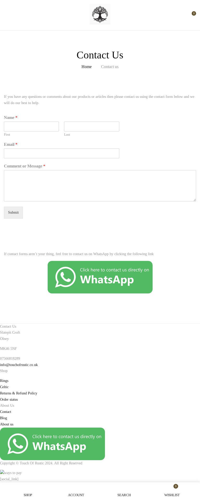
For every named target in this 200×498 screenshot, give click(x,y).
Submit (13, 212)
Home (87, 66)
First (7, 134)
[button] (191, 15)
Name (10, 117)
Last (67, 134)
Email (10, 144)
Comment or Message (24, 166)
